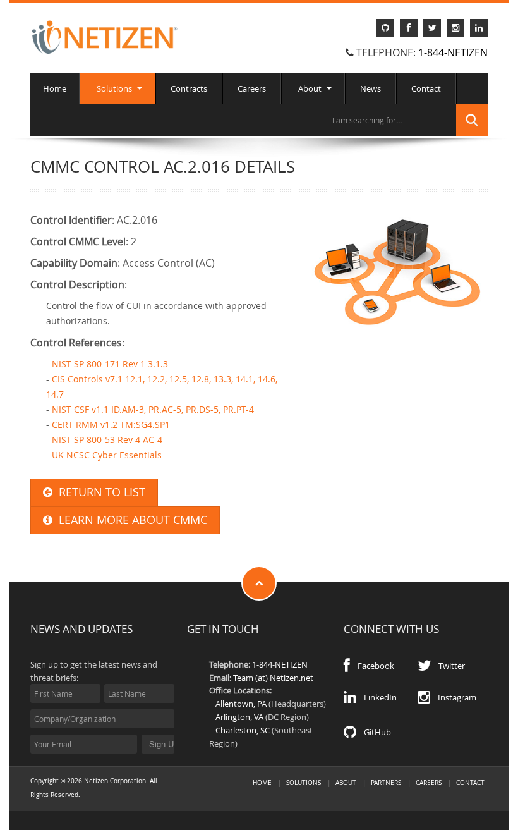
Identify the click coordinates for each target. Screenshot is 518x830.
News (370, 88)
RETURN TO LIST (98, 492)
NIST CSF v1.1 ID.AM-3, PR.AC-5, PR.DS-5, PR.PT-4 (153, 409)
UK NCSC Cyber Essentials (107, 455)
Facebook (372, 665)
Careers (252, 88)
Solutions (114, 88)
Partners (386, 782)
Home (54, 88)
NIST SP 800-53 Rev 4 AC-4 (107, 440)
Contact (426, 88)
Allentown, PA (241, 703)
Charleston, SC (242, 730)
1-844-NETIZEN (453, 52)
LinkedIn (376, 697)
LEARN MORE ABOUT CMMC (129, 520)
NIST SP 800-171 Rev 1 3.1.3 (110, 364)
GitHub (373, 732)
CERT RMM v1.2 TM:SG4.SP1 (111, 424)
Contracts (189, 88)
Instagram (453, 697)
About (309, 88)
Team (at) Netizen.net (273, 677)
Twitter (448, 665)
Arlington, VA (239, 717)
